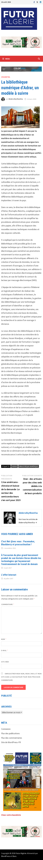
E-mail (4, 650)
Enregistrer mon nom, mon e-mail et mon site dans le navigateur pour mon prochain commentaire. (21, 677)
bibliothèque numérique (28, 466)
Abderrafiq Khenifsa (15, 99)
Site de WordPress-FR (11, 742)
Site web (5, 662)
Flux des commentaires (11, 737)
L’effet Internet (8, 574)
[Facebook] (34, 2)
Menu (7, 59)
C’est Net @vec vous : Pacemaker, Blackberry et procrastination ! (18, 543)
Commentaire (7, 604)
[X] (37, 2)
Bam (14, 856)
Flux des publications (10, 733)
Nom (3, 639)
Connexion (6, 729)
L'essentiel (5, 77)
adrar (14, 466)
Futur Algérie (21, 853)
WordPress (5, 856)
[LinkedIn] (40, 2)
